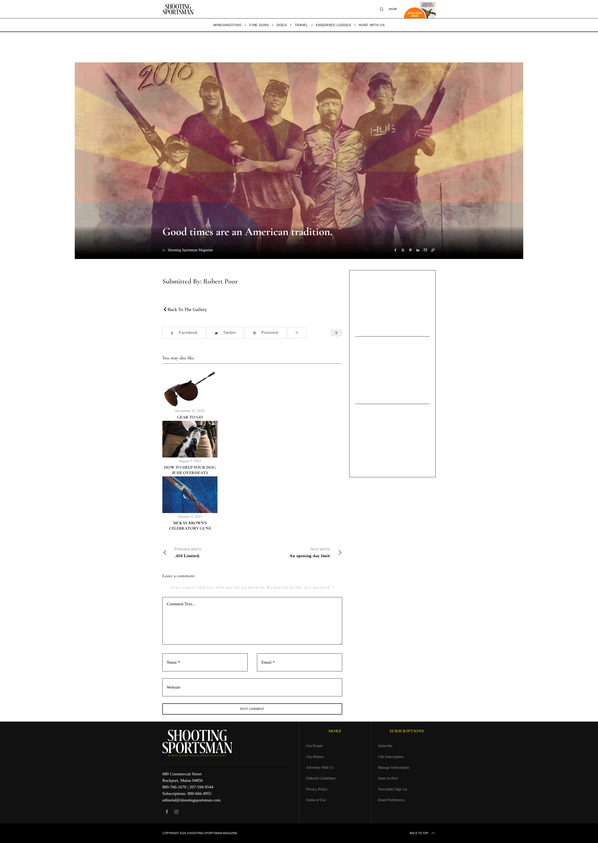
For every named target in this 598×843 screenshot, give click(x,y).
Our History (315, 757)
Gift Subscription (390, 757)
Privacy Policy (316, 789)
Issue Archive (388, 778)
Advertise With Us (319, 767)
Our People (314, 746)
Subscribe (385, 746)
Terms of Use (316, 800)
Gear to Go (190, 417)
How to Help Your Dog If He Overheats (190, 470)
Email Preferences (391, 800)
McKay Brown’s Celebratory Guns (190, 525)
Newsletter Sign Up (392, 789)
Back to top (419, 833)
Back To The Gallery (186, 309)
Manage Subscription (393, 767)
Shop (393, 9)
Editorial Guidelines (320, 778)
